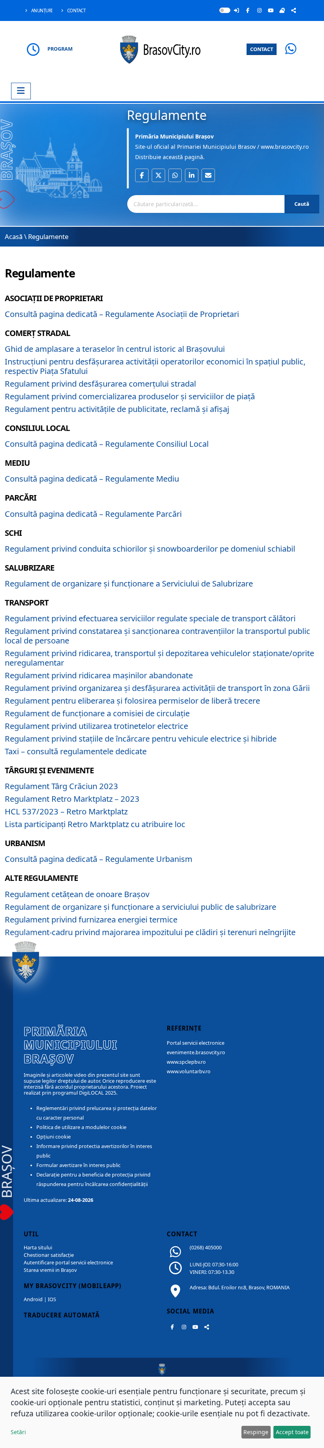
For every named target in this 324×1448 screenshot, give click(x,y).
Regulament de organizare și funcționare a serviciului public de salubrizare (140, 906)
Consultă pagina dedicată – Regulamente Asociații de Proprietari (122, 313)
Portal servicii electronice (195, 1043)
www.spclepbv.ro (186, 1062)
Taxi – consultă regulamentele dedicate (76, 751)
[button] (142, 175)
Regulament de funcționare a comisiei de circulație (97, 713)
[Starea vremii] (282, 10)
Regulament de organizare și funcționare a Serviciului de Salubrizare (129, 583)
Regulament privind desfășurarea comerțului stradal (100, 383)
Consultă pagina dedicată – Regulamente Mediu (92, 478)
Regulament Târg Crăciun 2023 (61, 785)
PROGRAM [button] (60, 49)
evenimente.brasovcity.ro (196, 1052)
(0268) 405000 (206, 1247)
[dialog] (162, 1412)
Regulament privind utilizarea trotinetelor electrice (96, 725)
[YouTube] (270, 10)
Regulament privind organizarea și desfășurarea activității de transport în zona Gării (157, 687)
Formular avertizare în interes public (78, 1165)
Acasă (14, 236)
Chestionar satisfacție (49, 1255)
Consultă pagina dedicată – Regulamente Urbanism (98, 858)
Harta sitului (38, 1247)
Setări (18, 1432)
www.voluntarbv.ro (189, 1071)
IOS (52, 1299)
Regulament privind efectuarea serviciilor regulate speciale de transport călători (150, 618)
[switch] (224, 10)
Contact (75, 10)
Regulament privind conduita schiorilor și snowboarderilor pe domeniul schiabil (150, 548)
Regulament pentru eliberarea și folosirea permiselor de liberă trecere (132, 700)
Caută (301, 203)
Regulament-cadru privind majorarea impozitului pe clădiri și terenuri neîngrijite (150, 931)
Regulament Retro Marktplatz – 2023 (72, 798)
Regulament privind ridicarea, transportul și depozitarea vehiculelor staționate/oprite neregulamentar (159, 657)
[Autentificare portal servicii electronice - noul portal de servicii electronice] (236, 10)
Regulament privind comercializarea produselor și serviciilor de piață (130, 396)
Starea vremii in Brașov (50, 1270)
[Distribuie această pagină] (293, 10)
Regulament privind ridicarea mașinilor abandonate (99, 675)
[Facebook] (247, 10)
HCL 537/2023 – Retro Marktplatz (66, 811)
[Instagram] (259, 10)
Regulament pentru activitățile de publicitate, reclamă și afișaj (117, 408)
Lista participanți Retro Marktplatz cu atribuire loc (95, 823)
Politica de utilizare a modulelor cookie (81, 1127)
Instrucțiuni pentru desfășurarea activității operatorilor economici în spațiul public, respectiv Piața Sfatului (155, 366)
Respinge (255, 1432)
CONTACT (261, 49)
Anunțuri (41, 10)
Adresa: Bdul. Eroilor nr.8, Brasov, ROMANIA (240, 1287)
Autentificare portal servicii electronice (68, 1262)
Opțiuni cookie (53, 1136)
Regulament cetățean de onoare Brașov (77, 894)
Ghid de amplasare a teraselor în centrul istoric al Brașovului (115, 348)
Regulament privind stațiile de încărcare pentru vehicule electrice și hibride (141, 738)
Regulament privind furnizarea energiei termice (91, 919)
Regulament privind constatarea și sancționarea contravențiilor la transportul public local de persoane (157, 635)
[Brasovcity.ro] (162, 48)
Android (33, 1299)
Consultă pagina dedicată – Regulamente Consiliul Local (107, 443)
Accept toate (292, 1432)
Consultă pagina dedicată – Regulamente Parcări (93, 513)
